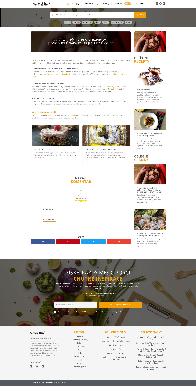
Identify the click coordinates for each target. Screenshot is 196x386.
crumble (72, 115)
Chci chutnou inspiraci (120, 305)
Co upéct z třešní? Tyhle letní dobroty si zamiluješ (151, 344)
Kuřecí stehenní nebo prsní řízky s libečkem (115, 358)
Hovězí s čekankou (116, 345)
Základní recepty (91, 4)
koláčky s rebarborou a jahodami (57, 74)
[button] (43, 241)
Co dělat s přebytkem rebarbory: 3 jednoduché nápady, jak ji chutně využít (149, 190)
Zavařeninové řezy (43, 149)
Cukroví (80, 336)
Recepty (75, 4)
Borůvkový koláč (144, 89)
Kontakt (139, 4)
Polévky (80, 343)
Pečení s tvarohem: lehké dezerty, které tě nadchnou (151, 362)
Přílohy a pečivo (80, 367)
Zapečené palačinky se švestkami (101, 149)
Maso (80, 350)
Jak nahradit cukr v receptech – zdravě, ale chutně (151, 368)
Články (106, 4)
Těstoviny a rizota (80, 356)
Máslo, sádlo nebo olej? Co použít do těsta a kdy (151, 356)
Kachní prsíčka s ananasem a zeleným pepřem (149, 134)
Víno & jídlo (119, 4)
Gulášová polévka (115, 349)
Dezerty (80, 363)
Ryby (80, 353)
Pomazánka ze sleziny (115, 353)
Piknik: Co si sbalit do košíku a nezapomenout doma (150, 234)
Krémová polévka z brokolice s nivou (116, 341)
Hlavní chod (80, 346)
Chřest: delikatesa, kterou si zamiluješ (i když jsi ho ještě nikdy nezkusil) (151, 350)
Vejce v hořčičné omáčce (115, 337)
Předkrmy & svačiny (80, 340)
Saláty (80, 360)
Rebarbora (36, 60)
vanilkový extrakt (113, 86)
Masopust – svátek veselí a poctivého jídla (151, 338)
